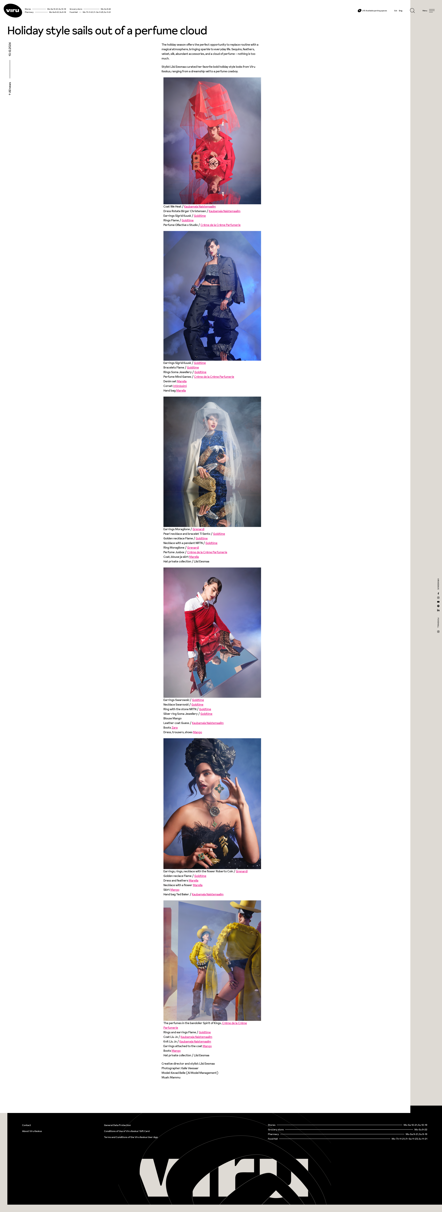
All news (10, 87)
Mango (197, 732)
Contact (26, 1125)
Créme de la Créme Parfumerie (221, 225)
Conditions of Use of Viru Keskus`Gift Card (127, 1131)
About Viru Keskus (32, 1131)
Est (395, 10)
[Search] (412, 10)
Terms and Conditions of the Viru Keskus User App (131, 1137)
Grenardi (198, 529)
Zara (175, 728)
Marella (182, 381)
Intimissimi (180, 386)
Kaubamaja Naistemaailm (200, 206)
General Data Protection (117, 1125)
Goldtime (200, 216)
